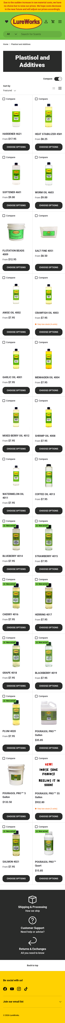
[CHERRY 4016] (16, 595)
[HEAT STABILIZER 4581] (48, 115)
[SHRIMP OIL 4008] (48, 417)
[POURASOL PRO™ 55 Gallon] (48, 775)
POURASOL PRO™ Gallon (45, 733)
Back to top (32, 965)
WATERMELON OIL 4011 (13, 496)
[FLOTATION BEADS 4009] (16, 232)
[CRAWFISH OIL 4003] (48, 294)
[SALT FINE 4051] (48, 232)
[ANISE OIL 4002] (16, 294)
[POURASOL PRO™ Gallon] (48, 712)
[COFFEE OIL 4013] (48, 475)
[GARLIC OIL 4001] (16, 358)
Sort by (6, 86)
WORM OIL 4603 (44, 192)
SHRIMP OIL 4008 (45, 435)
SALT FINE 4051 (44, 250)
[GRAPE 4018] (16, 654)
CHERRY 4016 (10, 614)
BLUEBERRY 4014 (13, 556)
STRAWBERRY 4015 (46, 556)
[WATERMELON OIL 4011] (16, 475)
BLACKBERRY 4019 (46, 672)
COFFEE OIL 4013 (45, 494)
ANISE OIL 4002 (12, 312)
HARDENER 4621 (12, 133)
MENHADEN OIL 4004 (47, 377)
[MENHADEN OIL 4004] (48, 359)
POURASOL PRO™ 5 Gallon (14, 795)
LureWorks (14, 1015)
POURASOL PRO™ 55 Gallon (47, 795)
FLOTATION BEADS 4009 (13, 252)
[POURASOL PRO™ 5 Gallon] (16, 774)
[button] (53, 21)
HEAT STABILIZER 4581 (48, 134)
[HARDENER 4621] (16, 115)
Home (5, 44)
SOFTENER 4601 (12, 192)
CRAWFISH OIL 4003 (47, 312)
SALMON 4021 (11, 861)
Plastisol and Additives (20, 44)
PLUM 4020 (9, 731)
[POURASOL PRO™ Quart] (48, 843)
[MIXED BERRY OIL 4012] (16, 417)
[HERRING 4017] (48, 596)
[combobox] (32, 34)
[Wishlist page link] (6, 21)
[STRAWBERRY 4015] (48, 537)
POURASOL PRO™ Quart (45, 863)
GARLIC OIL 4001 (12, 377)
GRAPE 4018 (10, 672)
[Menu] (59, 21)
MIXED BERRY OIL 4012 (16, 435)
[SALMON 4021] (16, 843)
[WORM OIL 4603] (48, 174)
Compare (47, 78)
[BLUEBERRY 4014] (16, 537)
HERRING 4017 (43, 614)
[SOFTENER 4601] (16, 173)
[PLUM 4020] (16, 712)
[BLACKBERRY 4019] (48, 654)
